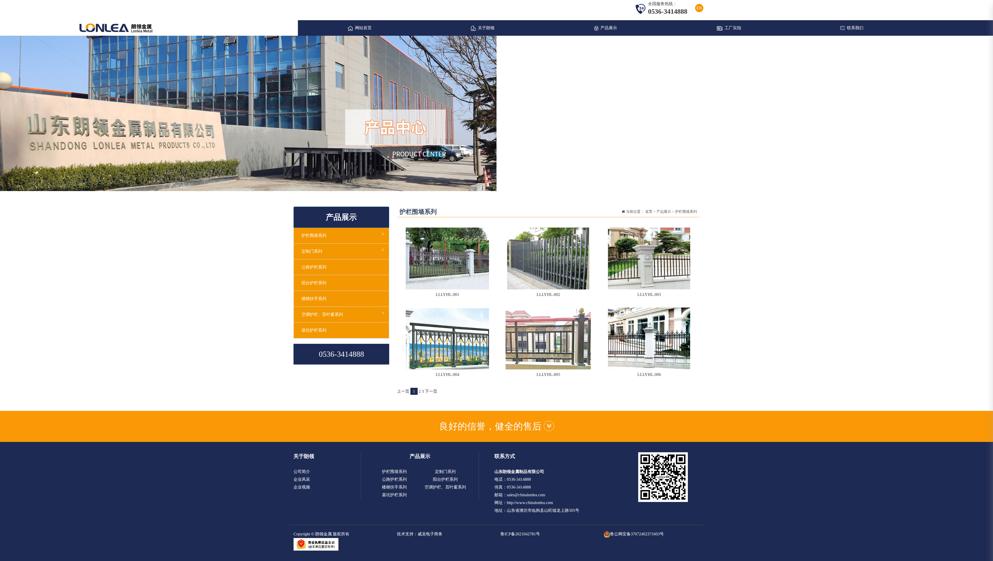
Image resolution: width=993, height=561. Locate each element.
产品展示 (608, 28)
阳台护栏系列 (314, 283)
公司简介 (302, 471)
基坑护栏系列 (314, 330)
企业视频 (302, 487)
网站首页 (363, 28)
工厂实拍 (733, 28)
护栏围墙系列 (686, 212)
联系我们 (855, 28)
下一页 (431, 391)
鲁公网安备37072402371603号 (637, 534)
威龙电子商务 (430, 534)
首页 (648, 212)
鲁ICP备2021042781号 (520, 534)
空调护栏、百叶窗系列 (322, 314)
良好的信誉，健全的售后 (491, 426)
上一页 (403, 391)
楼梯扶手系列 (314, 298)
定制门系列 (312, 251)
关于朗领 (486, 28)
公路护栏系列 (314, 267)
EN (699, 8)
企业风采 (302, 479)
